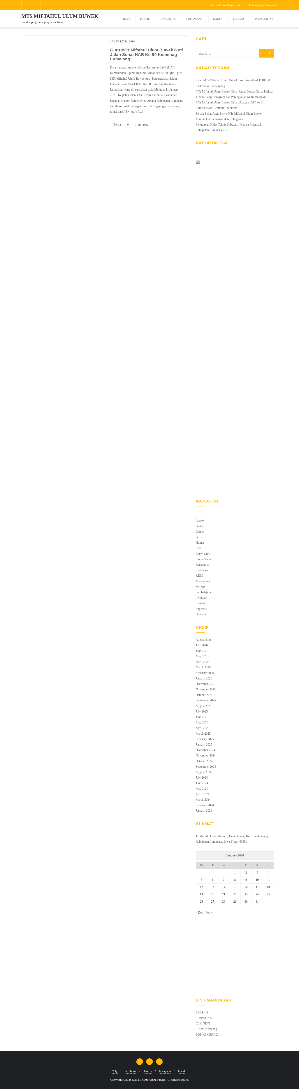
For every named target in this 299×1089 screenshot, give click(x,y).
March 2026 (203, 667)
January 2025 (204, 744)
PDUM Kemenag (206, 1029)
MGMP (200, 586)
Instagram (165, 1071)
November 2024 (206, 755)
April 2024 (202, 794)
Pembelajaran (204, 592)
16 (246, 887)
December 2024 (205, 750)
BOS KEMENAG (207, 1034)
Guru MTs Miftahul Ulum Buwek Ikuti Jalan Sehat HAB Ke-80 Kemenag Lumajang (146, 54)
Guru (199, 537)
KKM (199, 575)
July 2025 (202, 711)
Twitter (148, 1071)
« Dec (199, 912)
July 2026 (202, 645)
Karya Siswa (203, 559)
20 (212, 894)
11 (268, 879)
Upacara (201, 614)
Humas (200, 542)
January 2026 (204, 678)
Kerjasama (202, 564)
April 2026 (202, 662)
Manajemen (203, 581)
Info (198, 548)
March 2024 (203, 799)
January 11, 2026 (122, 41)
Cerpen (200, 531)
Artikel (200, 520)
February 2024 (205, 805)
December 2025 (205, 684)
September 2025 (206, 700)
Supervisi (201, 609)
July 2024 (202, 777)
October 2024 (204, 761)
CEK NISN (203, 1023)
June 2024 (202, 783)
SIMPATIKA (204, 1018)
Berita (117, 124)
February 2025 (205, 739)
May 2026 (202, 656)
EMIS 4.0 (202, 1012)
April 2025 (202, 728)
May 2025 (202, 722)
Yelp (115, 1071)
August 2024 (203, 772)
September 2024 (206, 766)
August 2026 (203, 639)
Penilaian (201, 597)
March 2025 (203, 733)
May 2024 (202, 788)
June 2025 (202, 717)
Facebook (130, 1071)
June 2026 (202, 651)
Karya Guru (203, 553)
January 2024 (204, 810)
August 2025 (203, 706)
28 (223, 901)
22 (234, 894)
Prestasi (200, 603)
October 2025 (204, 695)
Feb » (209, 912)
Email (181, 1071)
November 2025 (206, 689)
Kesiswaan (202, 570)
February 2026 (205, 672)
